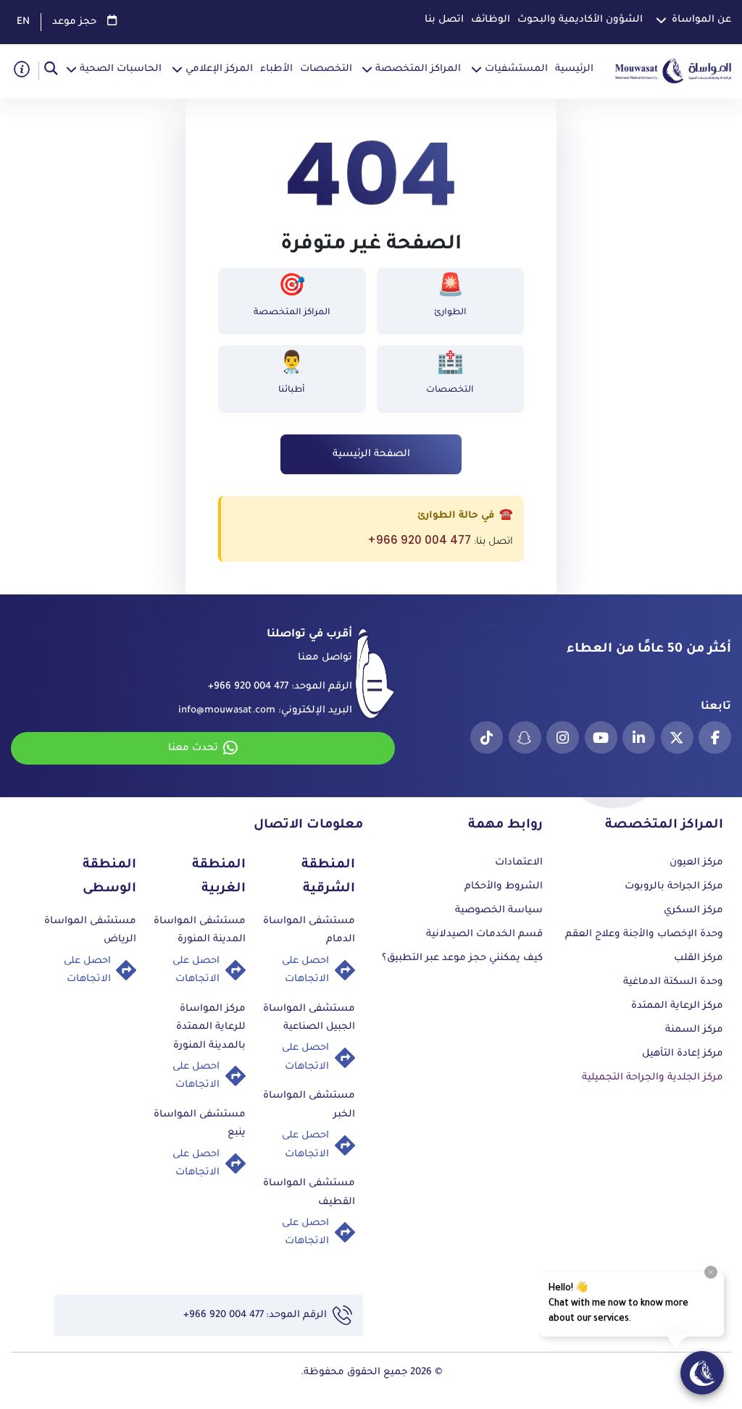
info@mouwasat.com (226, 710)
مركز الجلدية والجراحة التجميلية (652, 1077)
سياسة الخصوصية (499, 910)
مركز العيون (696, 862)
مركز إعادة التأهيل (682, 1053)
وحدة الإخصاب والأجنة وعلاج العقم (644, 934)
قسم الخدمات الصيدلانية (484, 934)
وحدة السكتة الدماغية (673, 982)
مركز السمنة (694, 1030)
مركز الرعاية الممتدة (677, 1006)
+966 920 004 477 (419, 539)
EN (23, 22)
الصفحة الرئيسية (371, 454)
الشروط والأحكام (503, 886)
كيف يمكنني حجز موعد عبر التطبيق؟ (462, 958)
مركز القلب (698, 958)
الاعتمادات (519, 862)
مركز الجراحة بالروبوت (674, 886)
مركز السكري (693, 910)
